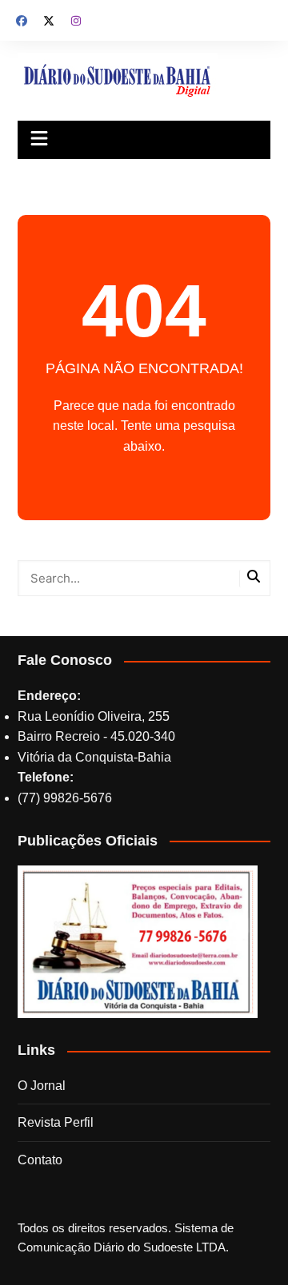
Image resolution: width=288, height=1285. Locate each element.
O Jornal (42, 1085)
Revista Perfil (56, 1122)
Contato (40, 1160)
